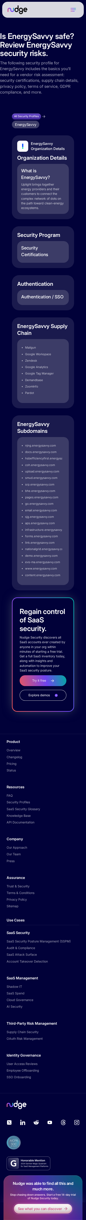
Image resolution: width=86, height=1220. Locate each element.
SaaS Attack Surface (22, 954)
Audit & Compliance (21, 948)
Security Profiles (18, 802)
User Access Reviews (22, 1064)
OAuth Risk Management (25, 1038)
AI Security (14, 1006)
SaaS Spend (15, 993)
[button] (73, 9)
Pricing (12, 763)
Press (11, 861)
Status (11, 770)
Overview (13, 750)
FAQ (10, 795)
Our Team (14, 854)
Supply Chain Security (23, 1032)
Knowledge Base (19, 815)
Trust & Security (18, 886)
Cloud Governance (20, 1000)
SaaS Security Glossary (23, 809)
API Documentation (20, 822)
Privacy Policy (17, 899)
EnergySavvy (25, 124)
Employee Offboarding (23, 1070)
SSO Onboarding (19, 1077)
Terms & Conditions (20, 893)
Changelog (14, 757)
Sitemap (13, 906)
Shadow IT (14, 986)
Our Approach (17, 847)
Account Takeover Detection (27, 961)
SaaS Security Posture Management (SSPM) (39, 941)
